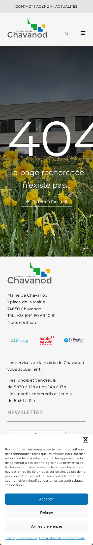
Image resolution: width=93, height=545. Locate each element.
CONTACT (24, 6)
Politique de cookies (21, 538)
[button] (85, 439)
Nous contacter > (24, 322)
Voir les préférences (47, 526)
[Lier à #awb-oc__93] (66, 33)
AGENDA (44, 6)
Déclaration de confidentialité (62, 538)
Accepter (46, 499)
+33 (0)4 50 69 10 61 (36, 315)
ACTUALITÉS (66, 6)
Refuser (46, 513)
